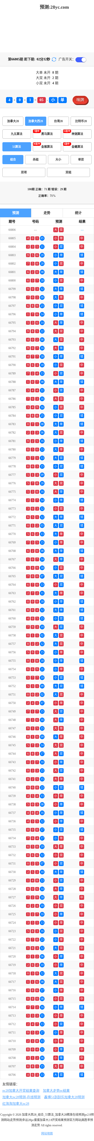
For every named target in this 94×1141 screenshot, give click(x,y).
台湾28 (58, 121)
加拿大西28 (35, 121)
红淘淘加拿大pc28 (15, 1104)
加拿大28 (13, 121)
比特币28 (81, 121)
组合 (13, 159)
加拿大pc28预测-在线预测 (21, 1097)
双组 (68, 172)
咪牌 (80, 100)
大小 (58, 159)
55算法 (16, 146)
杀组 (36, 159)
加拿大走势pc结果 (56, 1090)
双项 (24, 172)
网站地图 (47, 1133)
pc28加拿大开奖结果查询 (20, 1090)
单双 (81, 159)
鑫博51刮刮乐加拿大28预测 (64, 1097)
